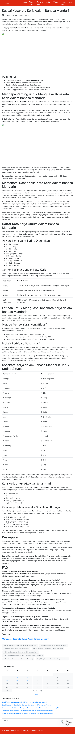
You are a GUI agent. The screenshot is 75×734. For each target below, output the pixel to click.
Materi (70, 2)
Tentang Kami (40, 3)
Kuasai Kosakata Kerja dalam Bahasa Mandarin (36, 10)
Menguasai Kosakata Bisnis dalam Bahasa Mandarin (25, 639)
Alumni (55, 2)
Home (25, 2)
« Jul (36, 694)
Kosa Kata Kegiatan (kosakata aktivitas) (16, 648)
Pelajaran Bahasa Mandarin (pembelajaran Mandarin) (20, 652)
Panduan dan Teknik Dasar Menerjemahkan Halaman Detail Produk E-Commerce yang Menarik (32, 708)
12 (27, 680)
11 (17, 680)
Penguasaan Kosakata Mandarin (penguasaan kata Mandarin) (23, 655)
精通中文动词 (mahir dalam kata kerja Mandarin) (52, 659)
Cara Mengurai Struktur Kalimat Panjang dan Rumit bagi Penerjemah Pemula (26, 705)
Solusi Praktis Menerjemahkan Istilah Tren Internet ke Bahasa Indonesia (24, 702)
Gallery (48, 2)
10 (7, 680)
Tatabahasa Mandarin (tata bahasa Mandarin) (18, 659)
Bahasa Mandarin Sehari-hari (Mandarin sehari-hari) (20, 645)
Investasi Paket (63, 3)
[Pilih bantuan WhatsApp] (67, 726)
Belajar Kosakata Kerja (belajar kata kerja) (54, 645)
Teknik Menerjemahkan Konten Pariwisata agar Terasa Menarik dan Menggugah (27, 713)
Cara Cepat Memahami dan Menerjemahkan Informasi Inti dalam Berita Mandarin (27, 710)
